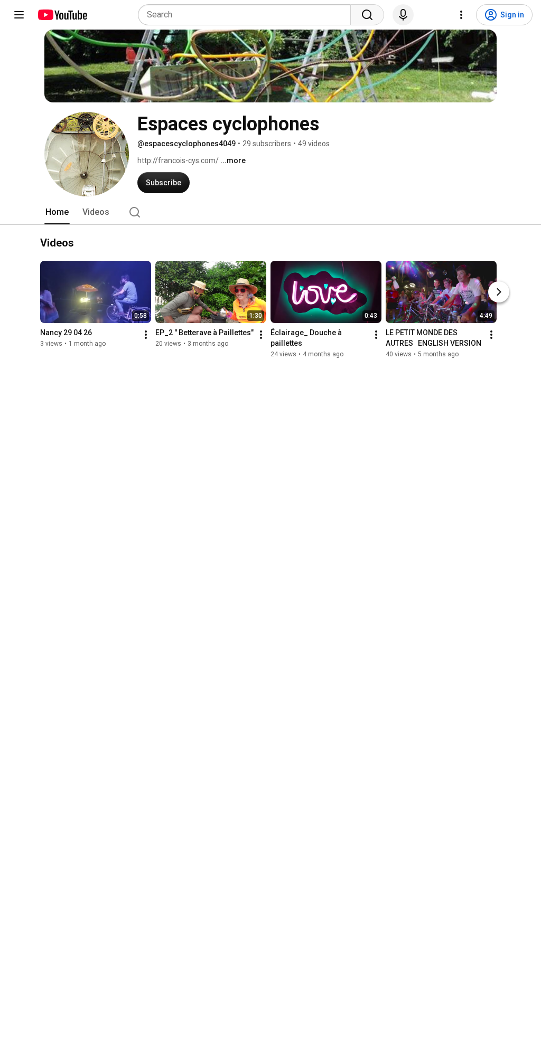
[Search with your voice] (403, 14)
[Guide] (19, 14)
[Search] (367, 14)
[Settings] (461, 14)
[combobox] (247, 14)
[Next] (498, 291)
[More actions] (145, 334)
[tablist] (270, 212)
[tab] (57, 212)
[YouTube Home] (62, 15)
